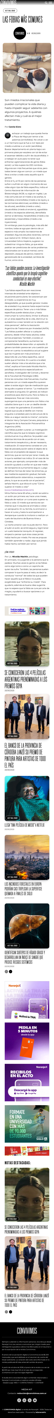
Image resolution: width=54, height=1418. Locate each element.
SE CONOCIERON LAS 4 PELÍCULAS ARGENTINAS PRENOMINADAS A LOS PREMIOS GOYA (26, 679)
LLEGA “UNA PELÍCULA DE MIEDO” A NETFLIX (25, 825)
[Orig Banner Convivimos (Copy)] (27, 1157)
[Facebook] (19, 1400)
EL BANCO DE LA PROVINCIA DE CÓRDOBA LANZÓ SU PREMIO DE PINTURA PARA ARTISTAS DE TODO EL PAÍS (25, 755)
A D (28, 33)
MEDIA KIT (27, 1389)
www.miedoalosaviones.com (19, 490)
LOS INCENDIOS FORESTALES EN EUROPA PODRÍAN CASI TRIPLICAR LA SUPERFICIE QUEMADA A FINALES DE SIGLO (23, 889)
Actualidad (10, 11)
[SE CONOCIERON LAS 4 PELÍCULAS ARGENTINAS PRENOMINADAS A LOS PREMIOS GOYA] (27, 643)
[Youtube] (35, 1400)
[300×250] (27, 1062)
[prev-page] (6, 971)
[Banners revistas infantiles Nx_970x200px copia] (27, 617)
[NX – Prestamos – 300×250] (27, 1103)
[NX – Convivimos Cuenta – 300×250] (27, 1020)
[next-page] (10, 971)
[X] (30, 1400)
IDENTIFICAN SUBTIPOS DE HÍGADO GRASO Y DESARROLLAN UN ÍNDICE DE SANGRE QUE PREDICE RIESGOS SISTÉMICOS (25, 957)
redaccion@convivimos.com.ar (31, 1393)
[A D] (20, 33)
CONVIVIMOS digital (12, 1409)
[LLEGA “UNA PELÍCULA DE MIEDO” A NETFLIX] (27, 798)
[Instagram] (24, 1400)
